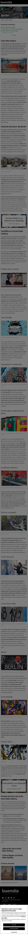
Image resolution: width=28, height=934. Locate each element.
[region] (14, 919)
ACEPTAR (14, 925)
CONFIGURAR (14, 932)
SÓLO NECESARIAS (14, 928)
